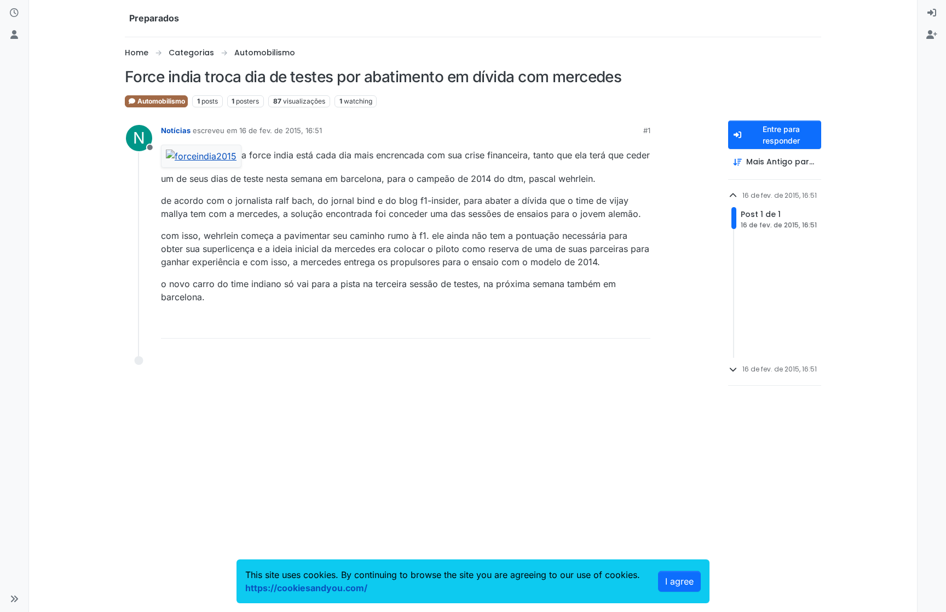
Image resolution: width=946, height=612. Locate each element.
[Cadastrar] (932, 35)
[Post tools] (641, 325)
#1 (646, 130)
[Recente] (14, 13)
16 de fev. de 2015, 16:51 (280, 130)
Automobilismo (160, 101)
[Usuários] (14, 35)
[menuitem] (932, 13)
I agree (679, 581)
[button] (14, 599)
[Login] (932, 13)
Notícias (176, 130)
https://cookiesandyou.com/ (306, 587)
